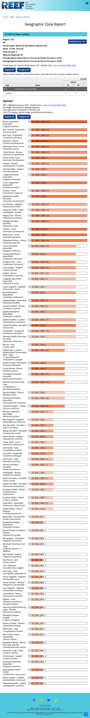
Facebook (34, 701)
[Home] (18, 5)
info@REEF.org (59, 709)
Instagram (41, 701)
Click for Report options (18, 34)
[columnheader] (74, 82)
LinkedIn (56, 701)
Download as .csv (77, 41)
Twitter (48, 701)
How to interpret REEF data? (64, 65)
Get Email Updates (45, 705)
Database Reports (23, 17)
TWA (12, 39)
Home (5, 17)
